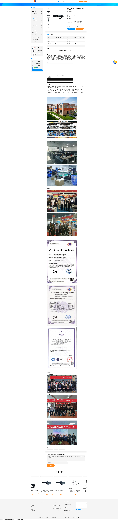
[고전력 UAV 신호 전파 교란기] (33, 48)
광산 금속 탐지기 (37, 25)
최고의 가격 (71, 28)
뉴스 (32, 506)
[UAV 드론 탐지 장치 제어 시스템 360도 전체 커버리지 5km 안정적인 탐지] (37, 482)
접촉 (37, 70)
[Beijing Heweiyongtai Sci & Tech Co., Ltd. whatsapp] (35, 67)
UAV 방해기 (37, 41)
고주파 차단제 (37, 18)
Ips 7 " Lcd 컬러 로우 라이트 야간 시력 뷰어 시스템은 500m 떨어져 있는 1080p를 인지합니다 (57, 504)
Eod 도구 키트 (37, 11)
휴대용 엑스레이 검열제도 (37, 16)
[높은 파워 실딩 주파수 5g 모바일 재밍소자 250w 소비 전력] (65, 482)
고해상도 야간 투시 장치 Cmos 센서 (57, 511)
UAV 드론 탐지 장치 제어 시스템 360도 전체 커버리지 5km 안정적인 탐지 (37, 491)
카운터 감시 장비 (37, 32)
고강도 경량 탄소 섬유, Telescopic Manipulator (44, 503)
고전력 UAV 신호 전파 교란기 (38, 47)
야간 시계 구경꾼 (37, 20)
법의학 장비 (37, 27)
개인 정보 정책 (33, 510)
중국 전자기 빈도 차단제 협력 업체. (44, 517)
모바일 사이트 (33, 509)
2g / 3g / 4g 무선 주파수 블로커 (38, 51)
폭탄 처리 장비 (37, 9)
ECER (79, 517)
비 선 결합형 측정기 (37, 13)
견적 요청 (83, 1)
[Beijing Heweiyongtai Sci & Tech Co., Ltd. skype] (37, 67)
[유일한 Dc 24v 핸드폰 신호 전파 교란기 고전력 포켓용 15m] (79, 482)
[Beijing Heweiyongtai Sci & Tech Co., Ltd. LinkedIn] (64, 513)
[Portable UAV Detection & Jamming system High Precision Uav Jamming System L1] (58, 16)
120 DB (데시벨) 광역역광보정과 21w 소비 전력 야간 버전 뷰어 (57, 508)
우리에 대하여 (33, 505)
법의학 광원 (37, 34)
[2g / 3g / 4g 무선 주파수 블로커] (33, 51)
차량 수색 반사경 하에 (37, 37)
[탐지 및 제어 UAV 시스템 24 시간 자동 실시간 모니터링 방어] (51, 482)
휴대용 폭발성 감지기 (37, 23)
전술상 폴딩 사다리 (37, 39)
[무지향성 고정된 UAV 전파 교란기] (33, 54)
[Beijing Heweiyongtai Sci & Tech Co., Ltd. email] (32, 67)
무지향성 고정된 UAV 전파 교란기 (38, 54)
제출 (51, 465)
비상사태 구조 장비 (37, 30)
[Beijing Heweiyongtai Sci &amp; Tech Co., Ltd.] (35, 1)
